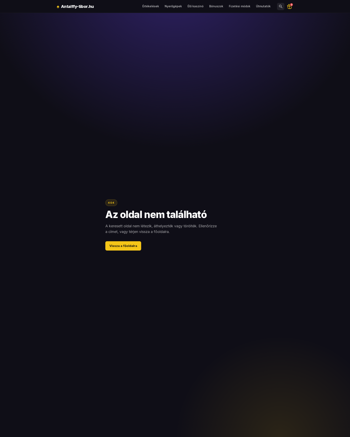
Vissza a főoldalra (123, 246)
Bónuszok (216, 6)
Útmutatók (263, 6)
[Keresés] (280, 6)
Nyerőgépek (173, 6)
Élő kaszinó (196, 6)
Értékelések (150, 6)
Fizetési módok (239, 6)
